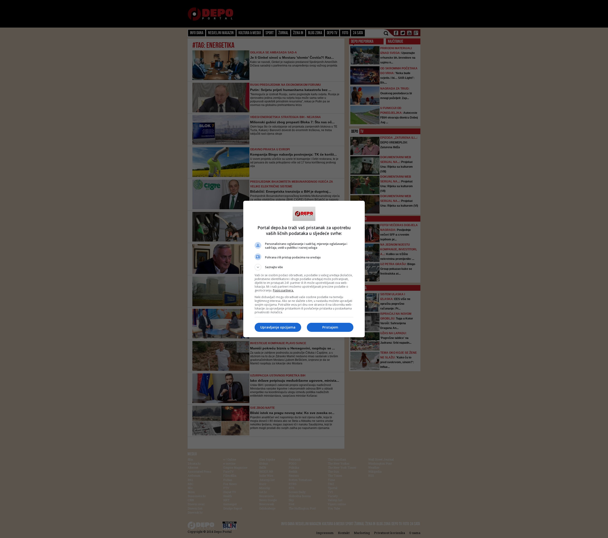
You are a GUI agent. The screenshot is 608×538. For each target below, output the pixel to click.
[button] (304, 267)
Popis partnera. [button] (283, 290)
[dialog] (304, 269)
